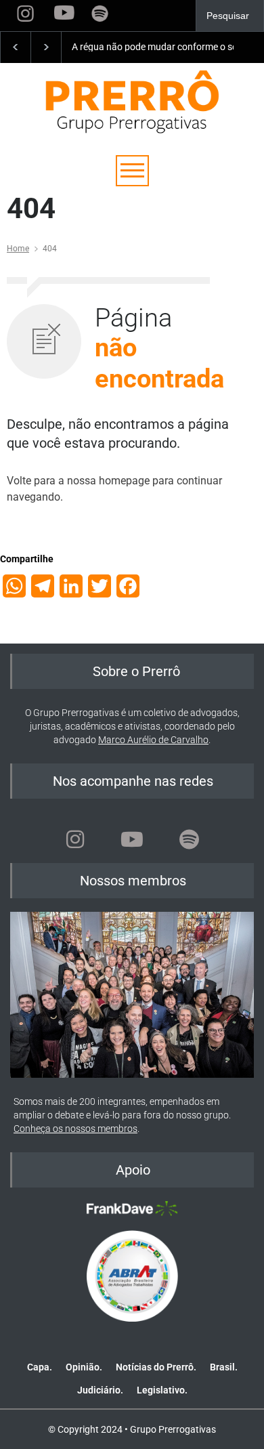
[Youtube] (132, 839)
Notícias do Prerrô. (156, 1367)
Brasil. (224, 1367)
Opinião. (84, 1367)
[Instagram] (75, 839)
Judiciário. (100, 1390)
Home (18, 248)
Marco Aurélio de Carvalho (153, 739)
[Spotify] (189, 839)
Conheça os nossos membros (75, 1128)
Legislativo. (162, 1390)
